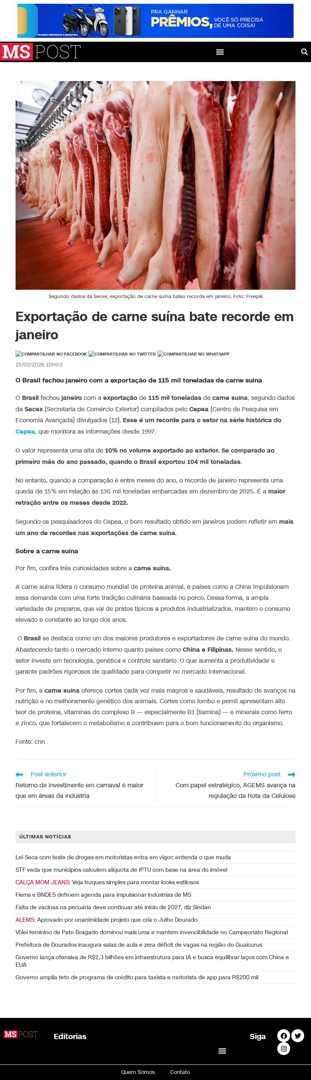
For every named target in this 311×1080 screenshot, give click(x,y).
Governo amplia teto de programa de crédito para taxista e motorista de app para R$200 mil (137, 977)
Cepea (25, 432)
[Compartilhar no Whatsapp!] (193, 354)
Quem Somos (138, 1072)
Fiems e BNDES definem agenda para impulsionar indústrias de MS (103, 895)
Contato (180, 1072)
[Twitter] (297, 1035)
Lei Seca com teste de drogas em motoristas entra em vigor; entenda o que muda (123, 857)
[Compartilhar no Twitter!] (122, 354)
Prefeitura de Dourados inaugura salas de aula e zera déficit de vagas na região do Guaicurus (139, 945)
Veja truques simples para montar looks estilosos (107, 882)
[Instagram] (283, 1048)
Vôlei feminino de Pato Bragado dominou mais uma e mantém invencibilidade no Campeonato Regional (152, 932)
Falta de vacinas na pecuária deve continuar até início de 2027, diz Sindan (113, 907)
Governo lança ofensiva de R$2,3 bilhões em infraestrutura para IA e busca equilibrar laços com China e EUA (152, 961)
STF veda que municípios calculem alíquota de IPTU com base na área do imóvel (121, 870)
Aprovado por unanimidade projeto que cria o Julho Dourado (107, 920)
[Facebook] (283, 1035)
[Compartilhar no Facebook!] (51, 354)
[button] (220, 51)
